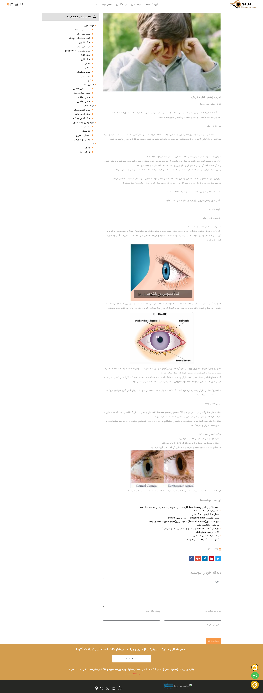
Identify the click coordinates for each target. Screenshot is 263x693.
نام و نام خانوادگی (213, 611)
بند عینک (86, 131)
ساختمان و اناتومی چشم (208, 525)
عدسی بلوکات (84, 97)
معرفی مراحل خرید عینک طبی (205, 514)
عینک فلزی (85, 59)
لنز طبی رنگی (84, 152)
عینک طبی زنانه (83, 34)
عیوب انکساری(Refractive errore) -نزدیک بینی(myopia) (193, 518)
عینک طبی (136, 4)
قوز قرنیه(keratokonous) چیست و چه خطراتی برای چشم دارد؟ (190, 528)
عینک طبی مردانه (82, 29)
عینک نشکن (85, 55)
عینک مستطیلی (83, 72)
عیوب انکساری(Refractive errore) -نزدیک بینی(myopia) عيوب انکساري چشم (184, 521)
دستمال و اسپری (83, 135)
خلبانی (87, 63)
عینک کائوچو (84, 42)
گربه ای (87, 67)
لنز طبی (87, 148)
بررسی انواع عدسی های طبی (206, 535)
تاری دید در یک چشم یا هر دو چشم (203, 539)
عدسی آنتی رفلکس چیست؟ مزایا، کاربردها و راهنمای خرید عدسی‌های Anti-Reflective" (179, 507)
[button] (21, 4)
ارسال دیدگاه (213, 641)
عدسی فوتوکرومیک (81, 93)
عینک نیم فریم (84, 46)
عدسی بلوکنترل (83, 101)
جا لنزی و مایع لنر (82, 139)
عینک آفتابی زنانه (82, 114)
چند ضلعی (85, 76)
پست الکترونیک (153, 611)
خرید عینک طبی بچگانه (79, 38)
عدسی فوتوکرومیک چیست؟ (206, 510)
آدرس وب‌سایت (214, 624)
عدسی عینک (106, 4)
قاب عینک (85, 126)
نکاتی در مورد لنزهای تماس (207, 532)
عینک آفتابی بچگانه (81, 118)
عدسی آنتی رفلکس (81, 89)
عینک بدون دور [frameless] (77, 51)
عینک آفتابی (121, 4)
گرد (89, 80)
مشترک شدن (131, 658)
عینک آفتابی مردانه (81, 110)
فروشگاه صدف (151, 4)
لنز (96, 4)
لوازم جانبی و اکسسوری (83, 122)
